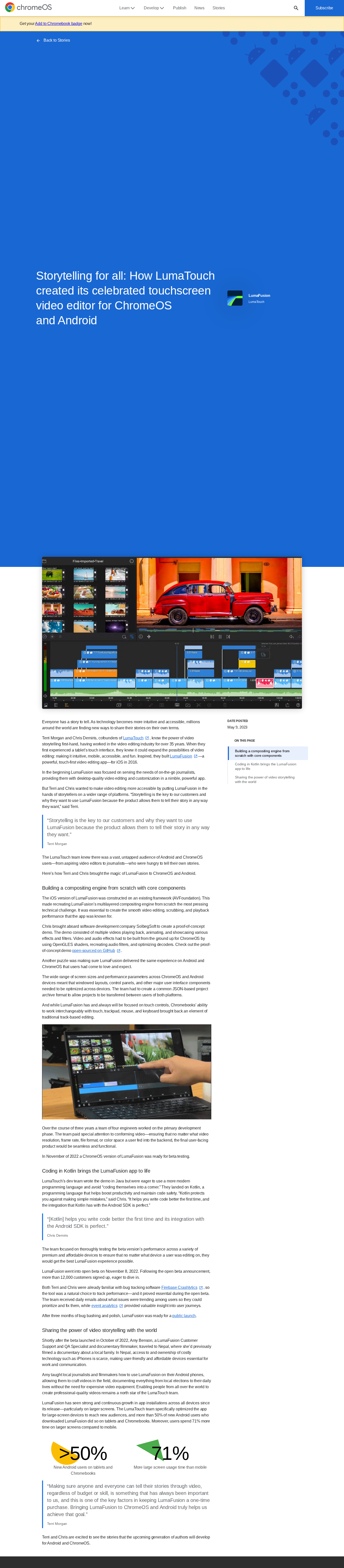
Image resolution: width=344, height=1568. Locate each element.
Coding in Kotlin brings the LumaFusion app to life (265, 766)
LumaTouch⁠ (133, 738)
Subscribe (324, 8)
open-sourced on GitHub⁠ (93, 950)
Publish (179, 8)
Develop (151, 8)
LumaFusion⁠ (181, 756)
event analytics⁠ (104, 1305)
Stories (219, 8)
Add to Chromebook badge (58, 23)
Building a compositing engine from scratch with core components (262, 753)
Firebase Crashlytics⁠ (179, 1287)
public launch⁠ (184, 1316)
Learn (124, 8)
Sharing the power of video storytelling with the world (265, 779)
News (199, 8)
